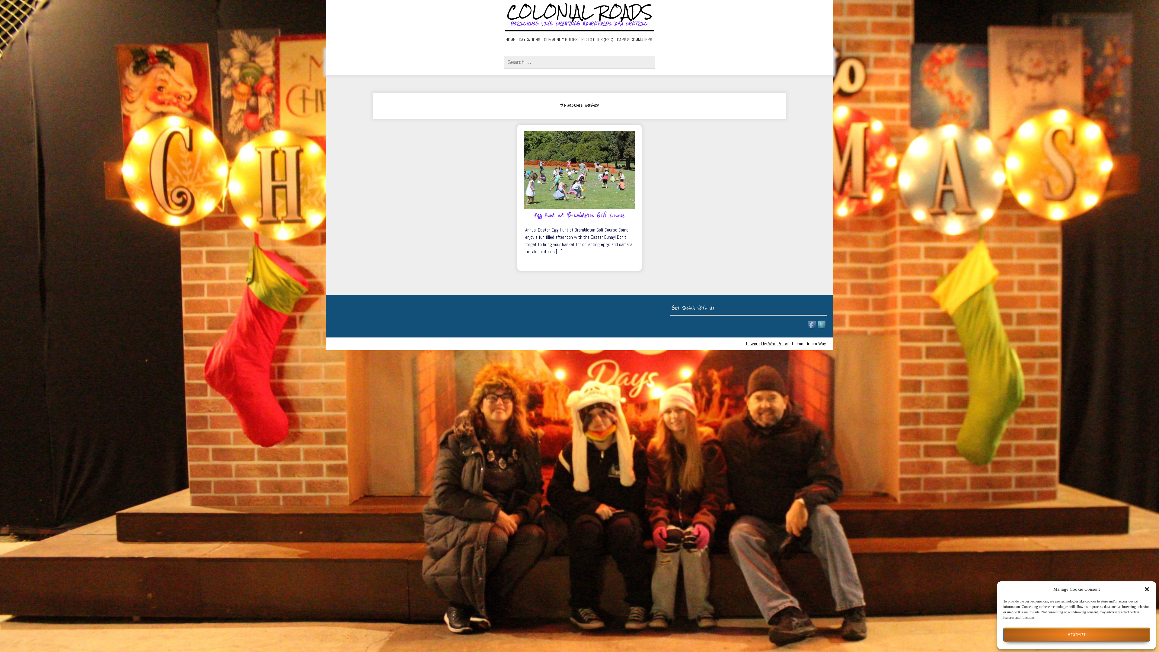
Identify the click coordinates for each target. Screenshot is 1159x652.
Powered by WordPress (767, 343)
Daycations (529, 39)
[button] (1147, 589)
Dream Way (816, 343)
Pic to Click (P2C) (597, 39)
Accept (1077, 634)
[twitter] (822, 325)
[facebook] (812, 325)
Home (510, 39)
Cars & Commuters (634, 39)
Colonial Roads (579, 12)
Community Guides (561, 39)
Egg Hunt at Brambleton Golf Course (580, 215)
